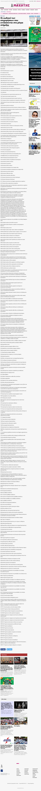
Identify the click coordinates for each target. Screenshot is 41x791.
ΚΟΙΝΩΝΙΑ (23, 9)
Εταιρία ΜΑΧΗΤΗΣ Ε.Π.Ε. (14, 1)
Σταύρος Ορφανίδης (21, 1)
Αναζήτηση (38, 1)
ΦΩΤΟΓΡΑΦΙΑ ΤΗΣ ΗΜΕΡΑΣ (22, 13)
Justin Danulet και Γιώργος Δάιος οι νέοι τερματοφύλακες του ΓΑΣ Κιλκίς (34, 152)
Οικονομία (2, 15)
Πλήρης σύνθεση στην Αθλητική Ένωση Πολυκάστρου (19, 711)
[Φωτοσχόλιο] (20, 721)
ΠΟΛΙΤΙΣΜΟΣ (28, 9)
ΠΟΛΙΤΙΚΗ (10, 9)
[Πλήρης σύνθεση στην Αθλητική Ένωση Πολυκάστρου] (20, 705)
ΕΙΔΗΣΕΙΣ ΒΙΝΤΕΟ (5, 13)
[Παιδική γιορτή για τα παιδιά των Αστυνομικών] (34, 89)
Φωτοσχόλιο (17, 726)
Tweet (10, 649)
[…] (9, 676)
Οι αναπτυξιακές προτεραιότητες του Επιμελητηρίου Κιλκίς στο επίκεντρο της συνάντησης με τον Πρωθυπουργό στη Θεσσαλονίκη (6, 668)
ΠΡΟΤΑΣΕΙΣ (28, 13)
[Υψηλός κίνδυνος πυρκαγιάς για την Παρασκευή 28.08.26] (34, 101)
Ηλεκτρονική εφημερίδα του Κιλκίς (6, 1)
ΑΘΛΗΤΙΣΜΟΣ (6, 9)
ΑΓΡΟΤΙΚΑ (19, 9)
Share (4, 649)
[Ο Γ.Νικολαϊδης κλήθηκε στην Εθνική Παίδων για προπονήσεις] (34, 132)
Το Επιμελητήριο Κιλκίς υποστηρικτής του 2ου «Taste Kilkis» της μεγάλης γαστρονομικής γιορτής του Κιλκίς (6, 687)
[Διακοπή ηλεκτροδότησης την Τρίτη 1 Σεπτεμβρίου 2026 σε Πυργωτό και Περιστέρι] (7, 740)
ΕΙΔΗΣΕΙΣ (36, 9)
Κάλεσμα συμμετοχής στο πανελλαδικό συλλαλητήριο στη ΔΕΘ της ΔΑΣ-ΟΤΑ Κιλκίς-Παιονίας (6, 727)
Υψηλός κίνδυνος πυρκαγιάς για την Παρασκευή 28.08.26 (34, 108)
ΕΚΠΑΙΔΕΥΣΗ (32, 9)
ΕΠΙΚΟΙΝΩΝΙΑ (36, 13)
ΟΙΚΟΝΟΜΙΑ (15, 9)
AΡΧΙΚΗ (2, 9)
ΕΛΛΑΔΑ (32, 13)
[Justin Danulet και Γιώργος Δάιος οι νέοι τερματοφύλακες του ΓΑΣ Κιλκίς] (34, 146)
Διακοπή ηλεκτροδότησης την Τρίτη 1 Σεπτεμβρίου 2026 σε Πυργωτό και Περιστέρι (6, 746)
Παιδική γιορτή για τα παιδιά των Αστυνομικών (34, 95)
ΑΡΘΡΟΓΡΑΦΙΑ (3, 11)
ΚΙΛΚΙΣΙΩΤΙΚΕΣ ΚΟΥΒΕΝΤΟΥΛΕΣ (13, 13)
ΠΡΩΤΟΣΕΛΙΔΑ (8, 11)
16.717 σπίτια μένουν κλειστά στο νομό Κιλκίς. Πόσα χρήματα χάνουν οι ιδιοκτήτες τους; (20, 667)
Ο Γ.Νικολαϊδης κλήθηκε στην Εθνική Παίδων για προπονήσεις (34, 138)
